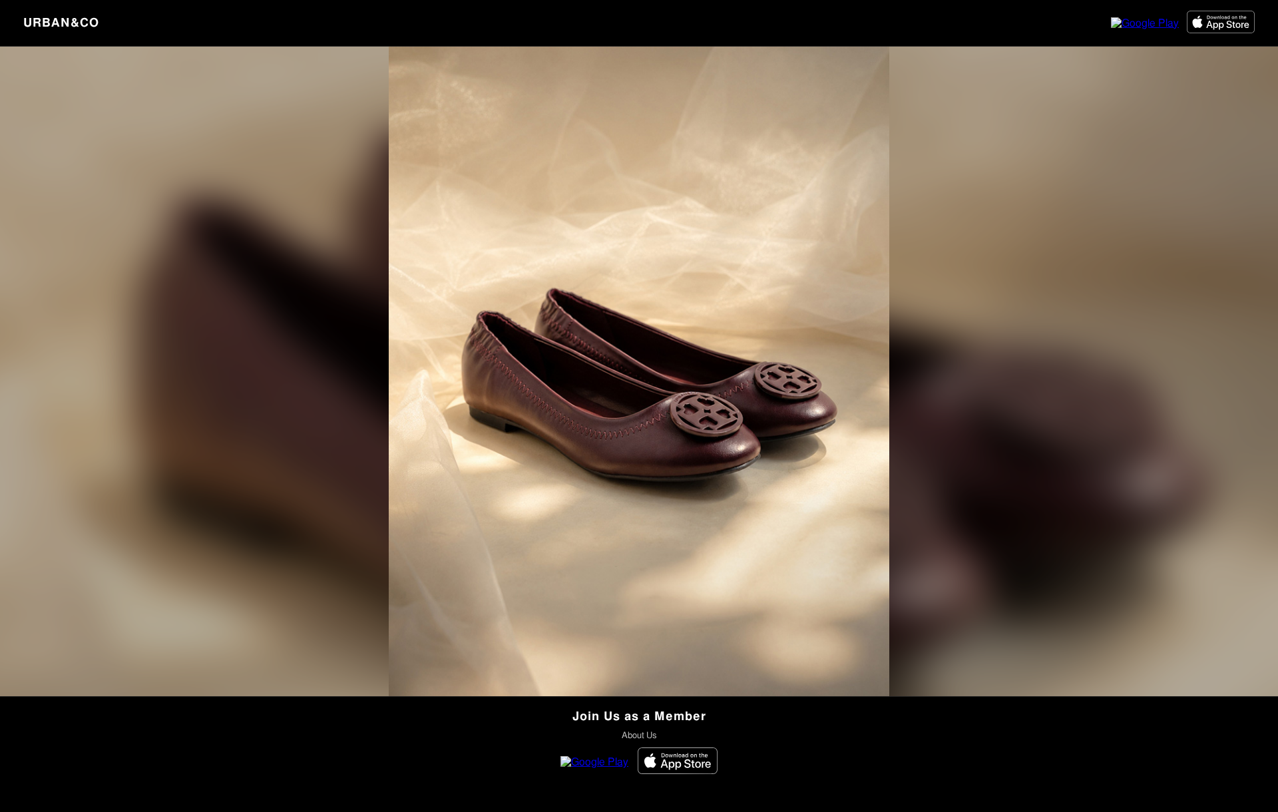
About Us (639, 735)
